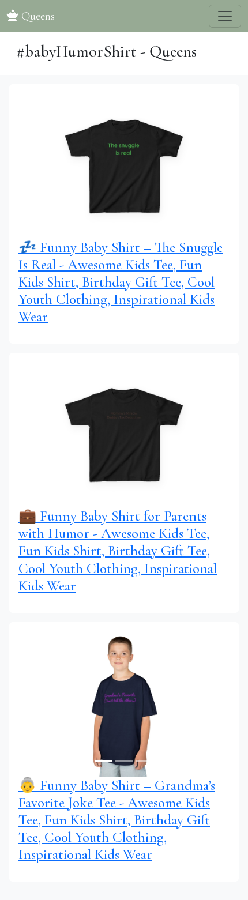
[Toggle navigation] (225, 16)
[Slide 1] (103, 222)
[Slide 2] (124, 222)
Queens (36, 16)
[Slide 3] (144, 222)
